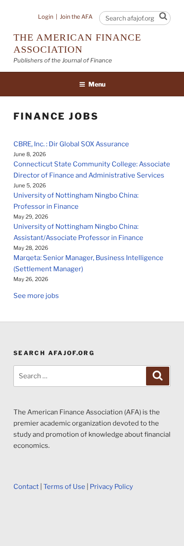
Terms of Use (64, 487)
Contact (26, 487)
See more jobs (36, 296)
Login (45, 16)
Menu (96, 84)
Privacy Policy (111, 487)
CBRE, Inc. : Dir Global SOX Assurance (71, 144)
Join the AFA (76, 16)
